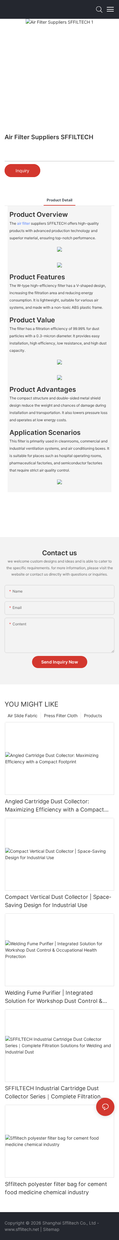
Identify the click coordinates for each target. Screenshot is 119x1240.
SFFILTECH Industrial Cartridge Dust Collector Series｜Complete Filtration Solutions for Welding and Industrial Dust (57, 1093)
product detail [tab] (59, 200)
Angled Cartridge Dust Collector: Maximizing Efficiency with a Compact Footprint (54, 806)
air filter (23, 223)
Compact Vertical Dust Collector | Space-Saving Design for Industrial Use (58, 901)
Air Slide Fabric (23, 715)
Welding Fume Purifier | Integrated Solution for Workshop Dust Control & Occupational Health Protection (54, 997)
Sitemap (51, 1229)
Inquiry (22, 170)
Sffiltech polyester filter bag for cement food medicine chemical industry (56, 1188)
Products (93, 715)
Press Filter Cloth (61, 715)
